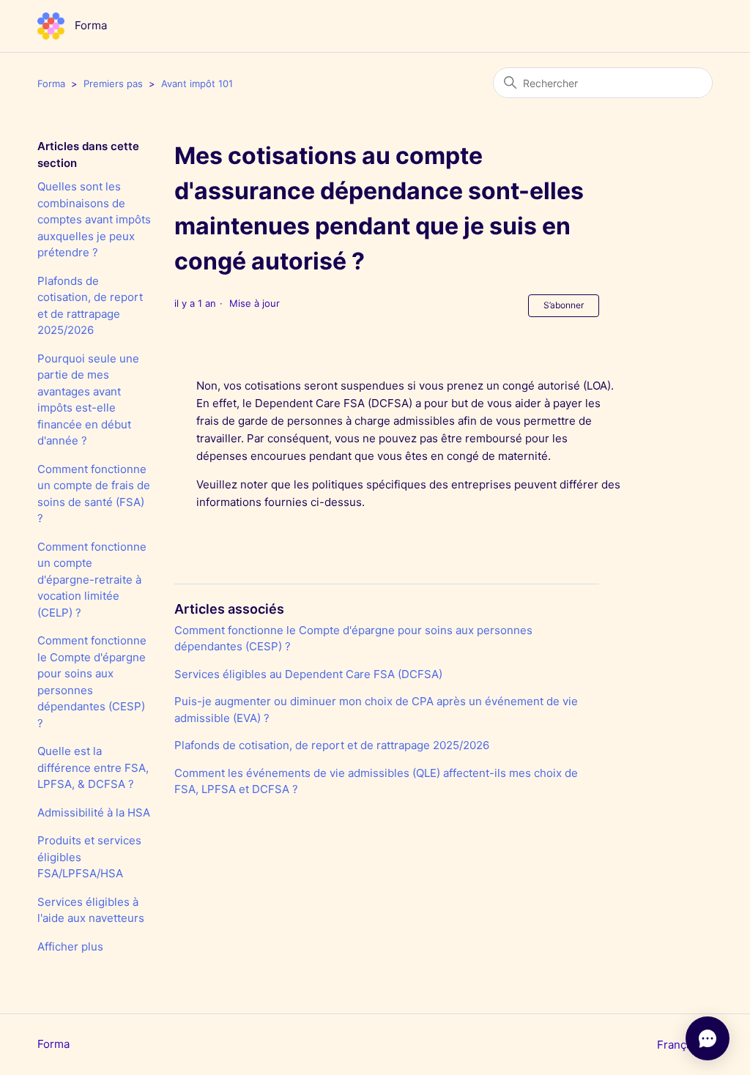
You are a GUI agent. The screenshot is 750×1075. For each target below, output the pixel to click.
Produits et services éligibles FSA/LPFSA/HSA (89, 856)
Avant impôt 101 (197, 83)
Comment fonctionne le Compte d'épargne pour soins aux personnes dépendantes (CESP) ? (91, 681)
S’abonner (563, 305)
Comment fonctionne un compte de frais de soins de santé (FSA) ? (93, 494)
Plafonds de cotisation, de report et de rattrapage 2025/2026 (90, 306)
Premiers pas (113, 83)
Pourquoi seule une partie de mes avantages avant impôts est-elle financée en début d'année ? (88, 399)
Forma (51, 83)
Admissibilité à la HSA (93, 812)
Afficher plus (70, 946)
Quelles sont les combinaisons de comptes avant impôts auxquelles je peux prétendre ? (94, 219)
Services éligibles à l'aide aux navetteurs (90, 910)
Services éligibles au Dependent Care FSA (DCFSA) (308, 674)
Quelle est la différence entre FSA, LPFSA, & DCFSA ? (93, 767)
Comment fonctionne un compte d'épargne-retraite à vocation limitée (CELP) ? (91, 580)
